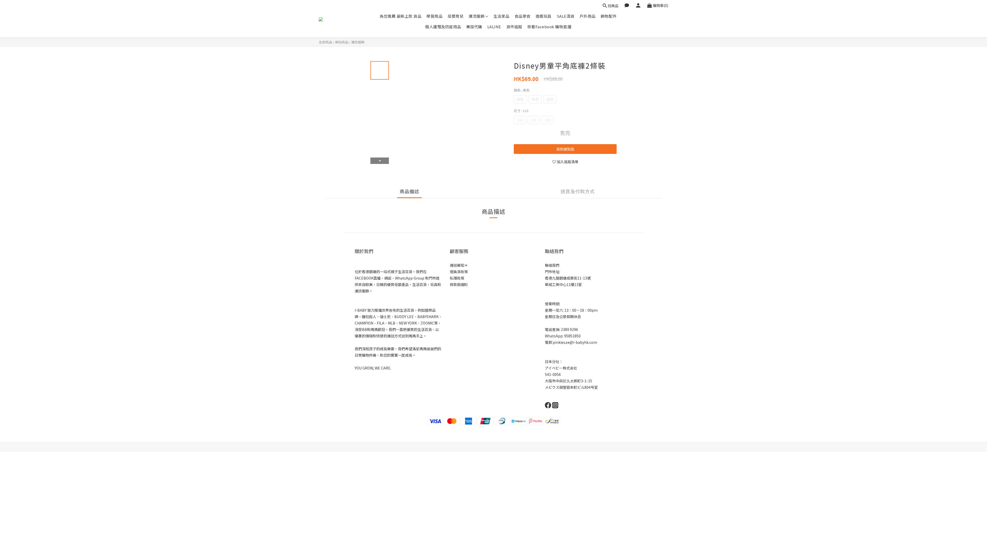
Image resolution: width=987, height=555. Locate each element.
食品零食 (523, 16)
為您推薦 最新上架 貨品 (400, 16)
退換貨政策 (459, 271)
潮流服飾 (477, 16)
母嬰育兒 (455, 16)
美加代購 (474, 26)
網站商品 (341, 42)
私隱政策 (457, 278)
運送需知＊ (459, 265)
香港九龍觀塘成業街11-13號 (568, 278)
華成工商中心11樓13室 (563, 284)
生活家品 (501, 16)
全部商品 (325, 42)
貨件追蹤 (514, 26)
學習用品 (434, 16)
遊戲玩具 (544, 16)
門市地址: (552, 271)
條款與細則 (459, 284)
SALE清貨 (565, 16)
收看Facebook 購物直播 (549, 26)
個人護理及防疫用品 (443, 26)
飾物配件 (609, 16)
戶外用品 (588, 16)
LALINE (494, 26)
